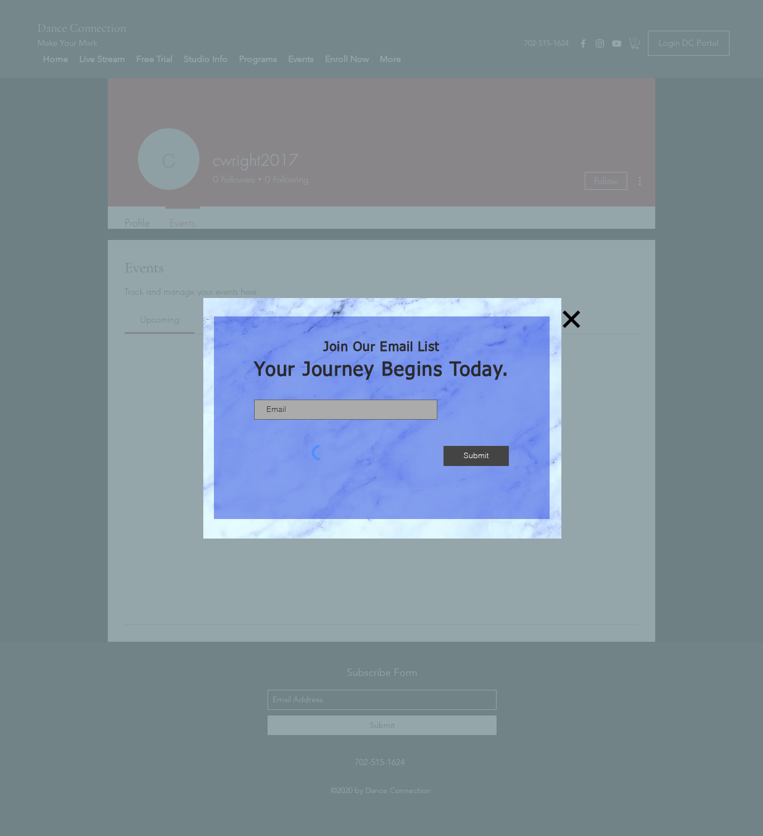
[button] (571, 319)
